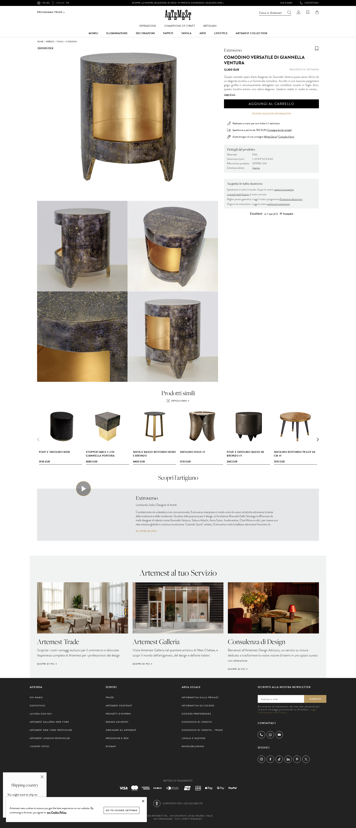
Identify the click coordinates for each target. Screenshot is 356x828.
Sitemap (111, 746)
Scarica (256, 168)
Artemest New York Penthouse (51, 730)
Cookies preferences (196, 713)
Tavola (186, 33)
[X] (305, 759)
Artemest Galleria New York (49, 722)
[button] (318, 439)
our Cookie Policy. (57, 812)
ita (62, 2)
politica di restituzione (278, 204)
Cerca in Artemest (270, 13)
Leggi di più (229, 94)
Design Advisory (117, 722)
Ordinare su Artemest (121, 730)
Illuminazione (117, 33)
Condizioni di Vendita (197, 722)
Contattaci (312, 2)
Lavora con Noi (41, 713)
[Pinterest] (297, 759)
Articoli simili (179, 400)
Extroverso (233, 50)
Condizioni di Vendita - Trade (202, 730)
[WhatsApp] (270, 734)
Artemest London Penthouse (50, 738)
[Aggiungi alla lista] (316, 48)
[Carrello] (317, 12)
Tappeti (168, 33)
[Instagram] (261, 759)
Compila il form (286, 137)
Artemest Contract (119, 705)
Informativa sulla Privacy (200, 697)
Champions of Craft (179, 26)
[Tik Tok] (279, 759)
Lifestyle (221, 33)
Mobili (93, 33)
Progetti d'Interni (118, 713)
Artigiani (210, 26)
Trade (110, 697)
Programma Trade (49, 12)
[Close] (143, 801)
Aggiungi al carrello (271, 103)
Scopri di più (146, 531)
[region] (76, 809)
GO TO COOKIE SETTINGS (121, 810)
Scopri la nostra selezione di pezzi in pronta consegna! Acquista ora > (178, 2)
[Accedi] (298, 12)
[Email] (279, 734)
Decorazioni (145, 33)
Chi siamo (286, 2)
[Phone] (261, 734)
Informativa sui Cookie (198, 705)
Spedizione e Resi (117, 738)
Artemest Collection (251, 33)
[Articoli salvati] (308, 12)
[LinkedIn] (288, 759)
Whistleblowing (193, 746)
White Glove (270, 137)
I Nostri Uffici (39, 746)
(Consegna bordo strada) (279, 130)
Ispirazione (147, 26)
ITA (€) (46, 2)
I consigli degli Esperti (238, 194)
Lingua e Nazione (193, 738)
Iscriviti (315, 699)
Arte (203, 33)
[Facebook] (270, 759)
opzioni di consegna (284, 189)
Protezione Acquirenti (291, 199)
